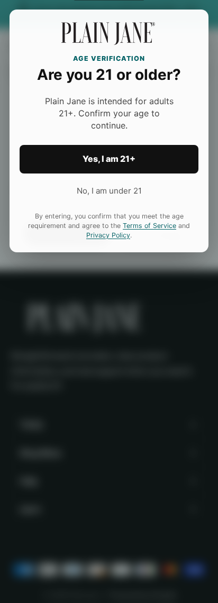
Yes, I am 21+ (109, 158)
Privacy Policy (108, 235)
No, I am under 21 (109, 191)
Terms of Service (149, 226)
